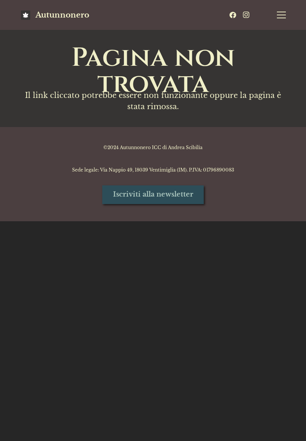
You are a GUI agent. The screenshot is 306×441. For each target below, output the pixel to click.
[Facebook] (233, 15)
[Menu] (281, 15)
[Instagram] (246, 15)
